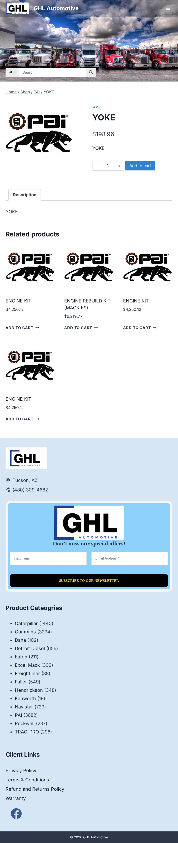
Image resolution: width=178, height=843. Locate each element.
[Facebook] (16, 813)
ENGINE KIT (18, 301)
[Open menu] (168, 8)
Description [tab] (24, 194)
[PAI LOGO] (39, 132)
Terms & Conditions (27, 780)
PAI (96, 107)
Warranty (16, 798)
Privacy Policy (21, 770)
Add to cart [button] (20, 327)
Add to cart (140, 165)
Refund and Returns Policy (35, 789)
